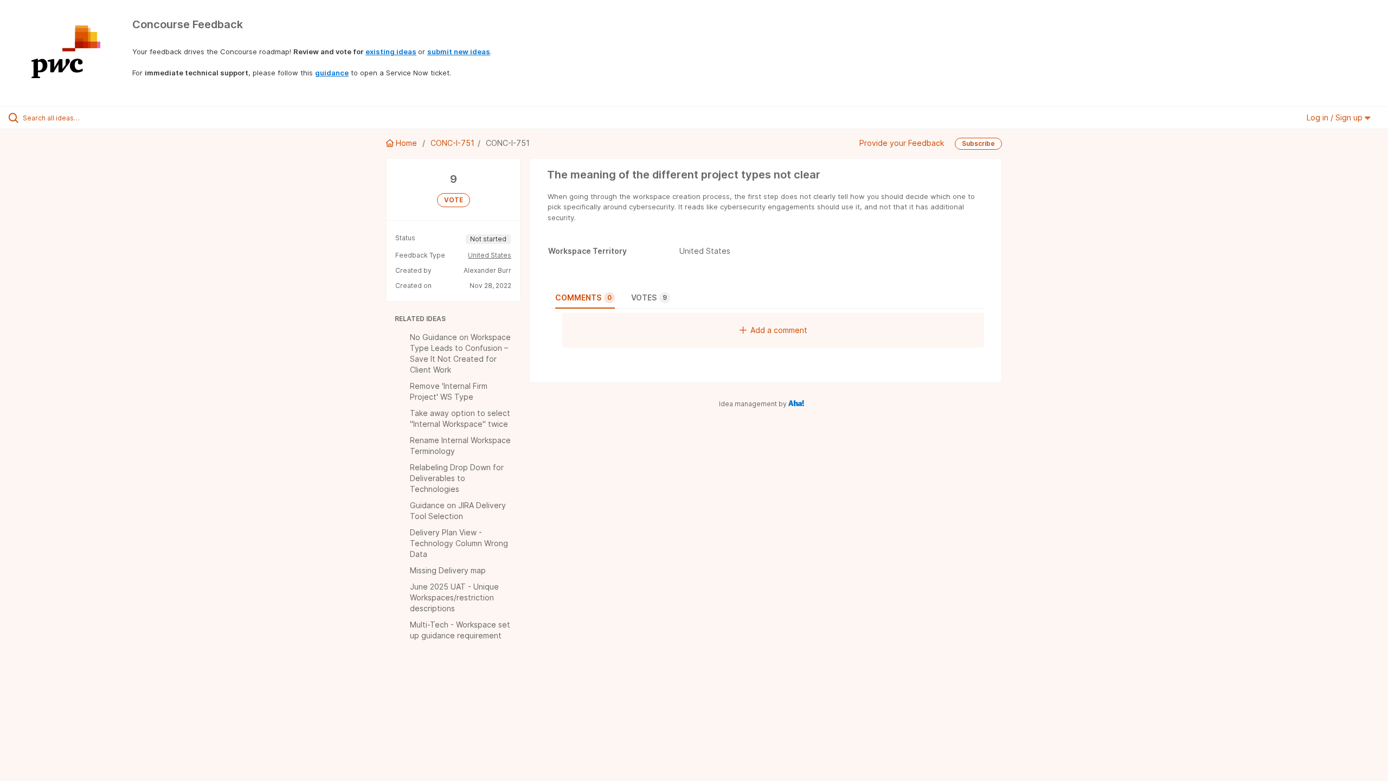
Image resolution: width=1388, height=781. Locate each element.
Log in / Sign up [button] (1336, 117)
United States (489, 255)
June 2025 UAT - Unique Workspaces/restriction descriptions (454, 597)
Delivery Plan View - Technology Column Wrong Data (459, 543)
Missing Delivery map (448, 570)
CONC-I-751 (452, 143)
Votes (649, 297)
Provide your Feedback (901, 143)
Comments (583, 297)
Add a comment (778, 330)
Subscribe (978, 143)
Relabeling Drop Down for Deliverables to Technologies (457, 478)
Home (406, 143)
